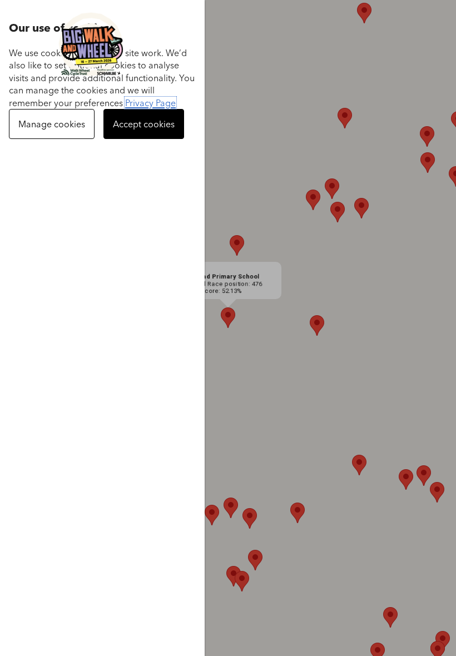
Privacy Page (150, 102)
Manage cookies (51, 124)
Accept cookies (144, 124)
